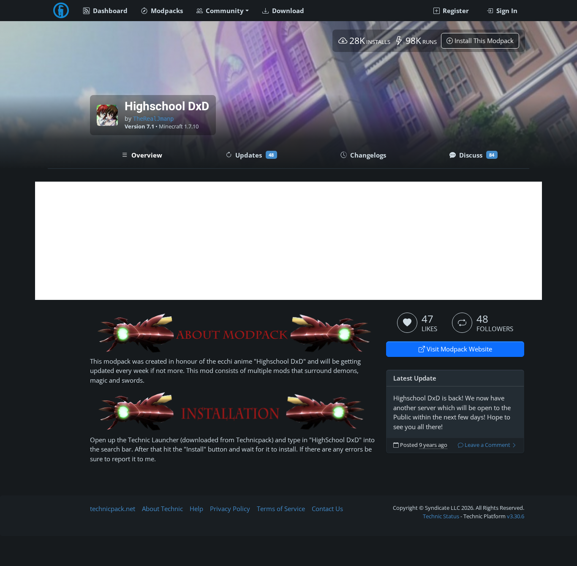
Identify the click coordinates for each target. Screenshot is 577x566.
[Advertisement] (288, 241)
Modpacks (166, 10)
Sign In (506, 10)
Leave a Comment (487, 445)
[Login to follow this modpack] (462, 323)
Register (455, 10)
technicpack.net (112, 508)
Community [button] (224, 10)
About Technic (162, 508)
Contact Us (327, 508)
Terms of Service (281, 508)
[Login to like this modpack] (407, 323)
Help (196, 508)
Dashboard (109, 10)
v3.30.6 (515, 516)
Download (287, 10)
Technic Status (441, 516)
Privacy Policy (230, 508)
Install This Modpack (483, 40)
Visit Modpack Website (458, 349)
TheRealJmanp (153, 118)
